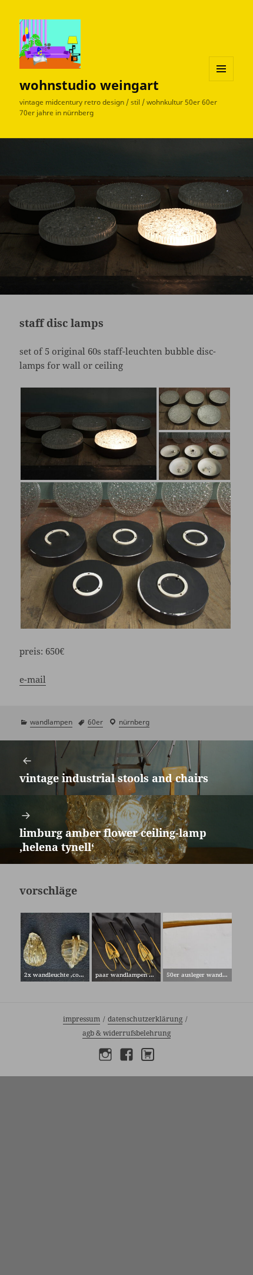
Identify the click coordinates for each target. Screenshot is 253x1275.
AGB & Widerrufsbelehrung (126, 1033)
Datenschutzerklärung (145, 1019)
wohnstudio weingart (89, 85)
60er (95, 722)
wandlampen (51, 722)
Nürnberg (134, 722)
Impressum (81, 1019)
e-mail (32, 679)
